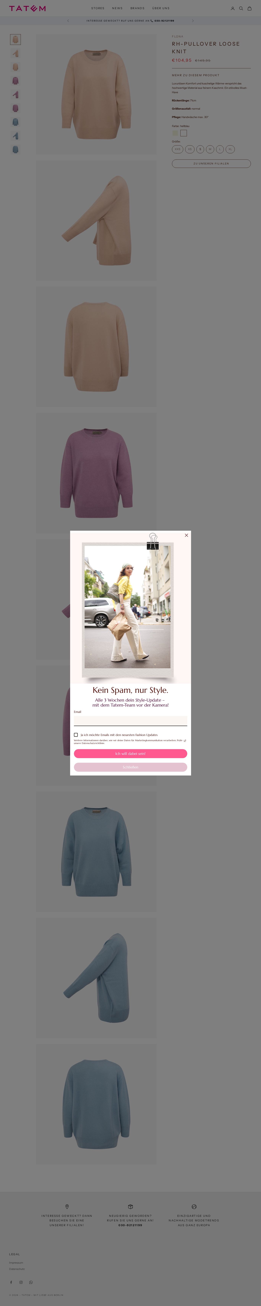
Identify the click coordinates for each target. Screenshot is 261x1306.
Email (77, 712)
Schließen (130, 767)
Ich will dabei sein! (130, 753)
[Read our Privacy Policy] (185, 740)
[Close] (186, 535)
